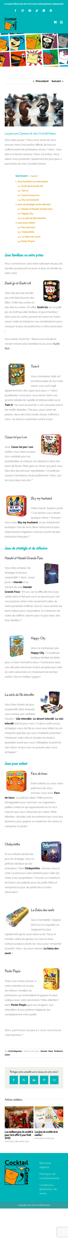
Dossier (44, 1051)
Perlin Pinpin (18, 1004)
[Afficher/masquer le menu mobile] (61, 22)
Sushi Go (42, 307)
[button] (7, 1124)
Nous (50, 1051)
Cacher (33, 176)
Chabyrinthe (32, 868)
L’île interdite (24, 718)
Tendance (58, 1051)
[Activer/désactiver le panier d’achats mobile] (55, 22)
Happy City (37, 652)
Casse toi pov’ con (22, 447)
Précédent (42, 81)
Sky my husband (28, 522)
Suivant (56, 81)
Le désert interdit (43, 718)
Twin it (9, 404)
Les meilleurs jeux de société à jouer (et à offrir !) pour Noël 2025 (19, 1135)
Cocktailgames (15, 1051)
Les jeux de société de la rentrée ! (46, 1133)
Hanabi (18, 582)
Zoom (7, 1055)
